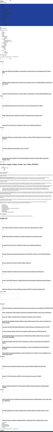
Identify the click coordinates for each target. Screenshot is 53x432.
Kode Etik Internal (5, 424)
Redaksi (3, 423)
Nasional (3, 5)
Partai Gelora (4, 210)
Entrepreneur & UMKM (8, 13)
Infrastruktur (6, 14)
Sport (5, 21)
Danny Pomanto (4, 205)
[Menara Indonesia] (3, 2)
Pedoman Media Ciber (5, 425)
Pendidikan (4, 15)
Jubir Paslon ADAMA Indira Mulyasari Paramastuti (10, 208)
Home (3, 4)
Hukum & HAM (5, 8)
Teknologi (5, 24)
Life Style (5, 25)
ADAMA (3, 204)
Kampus (5, 16)
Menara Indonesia (5, 172)
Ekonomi (3, 11)
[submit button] (10, 0)
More (3, 22)
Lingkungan (4, 46)
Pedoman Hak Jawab (5, 426)
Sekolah (5, 17)
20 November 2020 (5, 167)
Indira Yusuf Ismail (5, 207)
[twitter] (4, 169)
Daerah (3, 7)
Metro (3, 34)
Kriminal (5, 10)
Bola (5, 20)
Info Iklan (3, 427)
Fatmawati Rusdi (5, 206)
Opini (5, 23)
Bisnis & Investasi (7, 12)
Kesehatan (3, 18)
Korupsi (5, 9)
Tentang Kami (4, 422)
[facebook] (4, 168)
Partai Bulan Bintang (5, 209)
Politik (3, 33)
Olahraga (3, 47)
